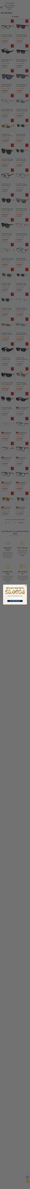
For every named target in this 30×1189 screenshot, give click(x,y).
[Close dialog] (26, 585)
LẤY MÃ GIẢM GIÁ (15, 601)
